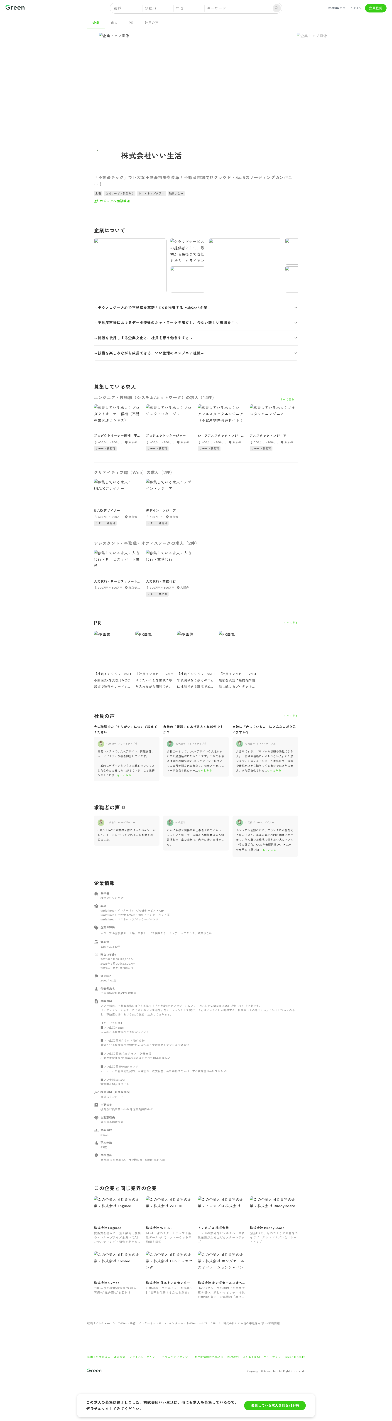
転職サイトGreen (98, 1323)
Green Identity (295, 1357)
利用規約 (233, 1357)
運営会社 (119, 1357)
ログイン (356, 8)
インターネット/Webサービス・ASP (192, 1323)
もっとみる (124, 775)
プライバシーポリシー (143, 1357)
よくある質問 (251, 1357)
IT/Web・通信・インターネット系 (140, 1323)
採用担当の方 (337, 8)
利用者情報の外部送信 (209, 1357)
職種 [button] (117, 8)
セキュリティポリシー (176, 1357)
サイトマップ (272, 1357)
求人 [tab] (114, 23)
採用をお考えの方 (98, 1357)
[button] (196, 307)
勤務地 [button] (150, 8)
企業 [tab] (96, 23)
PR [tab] (131, 23)
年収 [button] (180, 8)
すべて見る (291, 622)
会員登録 (376, 8)
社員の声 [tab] (152, 23)
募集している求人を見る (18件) (275, 1405)
